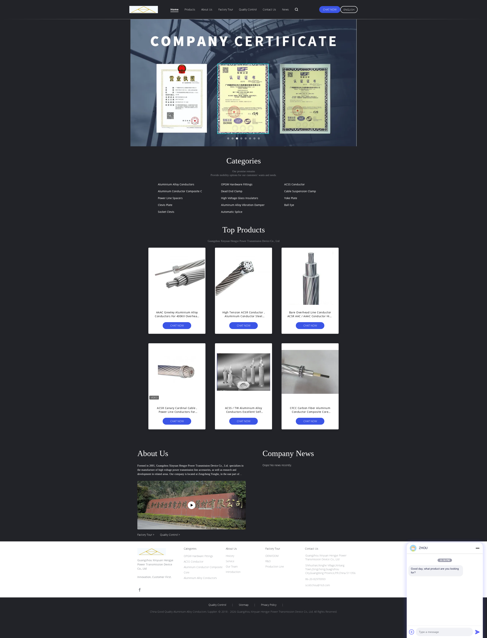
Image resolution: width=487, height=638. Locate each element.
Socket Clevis (166, 212)
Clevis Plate (165, 205)
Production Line (274, 566)
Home (174, 9)
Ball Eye (289, 205)
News (285, 9)
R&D (268, 561)
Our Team (232, 566)
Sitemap (243, 605)
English (349, 9)
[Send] (477, 632)
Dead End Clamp (231, 191)
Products (190, 9)
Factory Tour (225, 9)
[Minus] (477, 548)
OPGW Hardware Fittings (236, 184)
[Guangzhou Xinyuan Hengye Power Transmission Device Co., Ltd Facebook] (139, 590)
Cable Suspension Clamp (300, 191)
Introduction (233, 572)
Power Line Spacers (170, 198)
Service (230, 561)
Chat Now (330, 9)
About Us (206, 9)
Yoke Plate (290, 198)
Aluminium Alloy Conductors (176, 184)
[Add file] (411, 632)
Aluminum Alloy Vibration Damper (243, 205)
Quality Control (248, 9)
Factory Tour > (145, 534)
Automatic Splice (231, 212)
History (230, 556)
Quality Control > (170, 534)
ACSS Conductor (294, 184)
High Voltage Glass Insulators (239, 198)
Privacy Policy (268, 605)
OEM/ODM (272, 556)
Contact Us (269, 9)
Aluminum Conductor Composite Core (182, 191)
